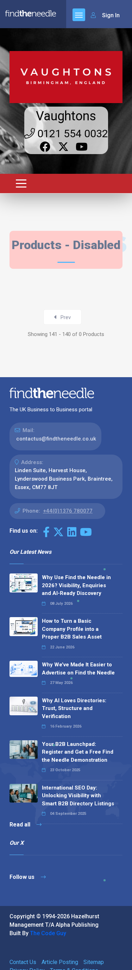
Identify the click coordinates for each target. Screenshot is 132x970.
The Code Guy (48, 933)
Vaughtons (66, 116)
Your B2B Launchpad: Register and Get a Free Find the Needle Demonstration (77, 752)
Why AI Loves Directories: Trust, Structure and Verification (74, 708)
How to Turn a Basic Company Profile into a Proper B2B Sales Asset (72, 629)
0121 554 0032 (71, 133)
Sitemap (93, 962)
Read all (21, 824)
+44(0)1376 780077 (68, 511)
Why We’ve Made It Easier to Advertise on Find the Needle (78, 668)
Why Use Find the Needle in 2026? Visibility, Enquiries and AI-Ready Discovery (76, 585)
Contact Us (23, 962)
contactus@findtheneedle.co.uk (56, 439)
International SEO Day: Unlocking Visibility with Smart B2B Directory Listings (78, 796)
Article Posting (60, 962)
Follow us (23, 877)
